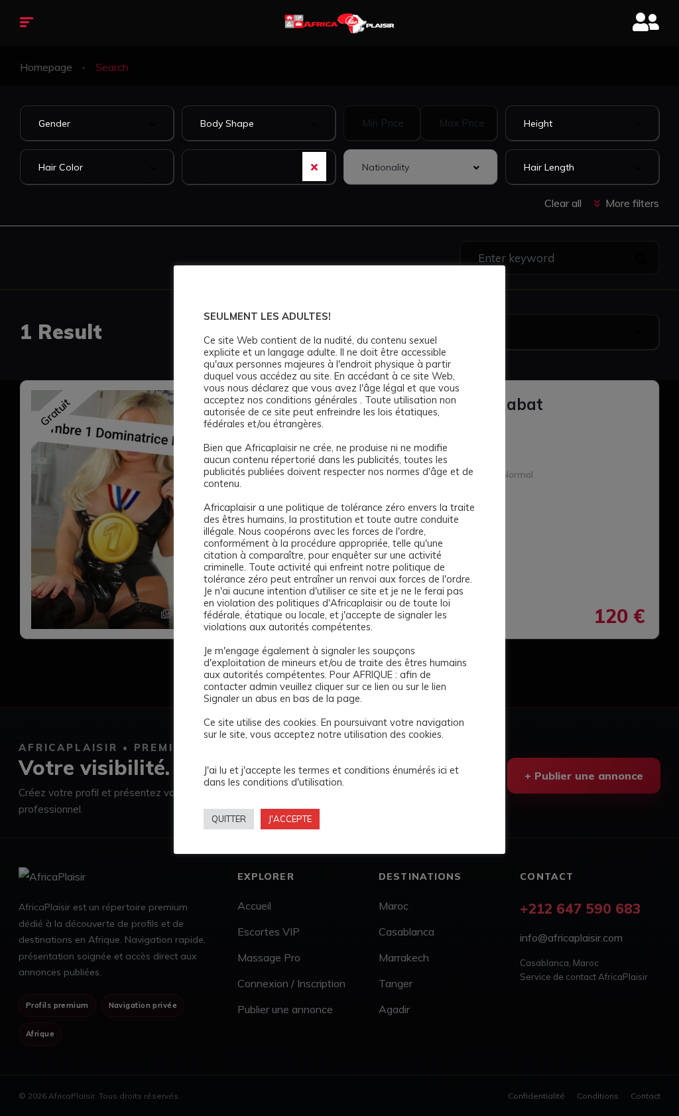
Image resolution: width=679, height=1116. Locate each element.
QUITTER (229, 818)
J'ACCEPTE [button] (290, 818)
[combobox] (97, 123)
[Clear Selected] (314, 166)
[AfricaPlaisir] (340, 23)
